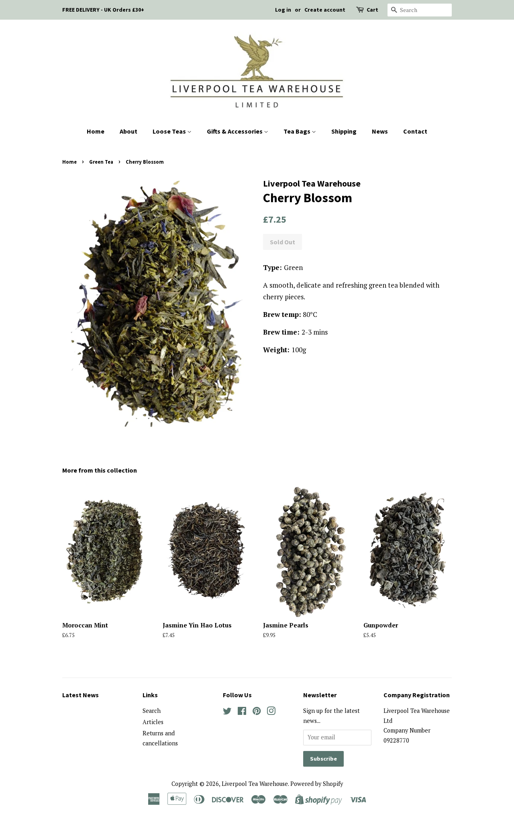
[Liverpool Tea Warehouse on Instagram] (271, 712)
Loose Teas (170, 131)
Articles (153, 722)
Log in (283, 9)
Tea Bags (298, 131)
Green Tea (101, 161)
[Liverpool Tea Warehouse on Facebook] (242, 712)
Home (95, 131)
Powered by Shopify (316, 784)
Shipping (344, 131)
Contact (415, 131)
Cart (372, 9)
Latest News (80, 695)
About (128, 131)
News (380, 131)
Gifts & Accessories (235, 131)
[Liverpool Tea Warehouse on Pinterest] (256, 712)
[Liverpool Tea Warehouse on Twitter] (227, 712)
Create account (324, 9)
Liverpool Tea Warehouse (255, 784)
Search (152, 710)
